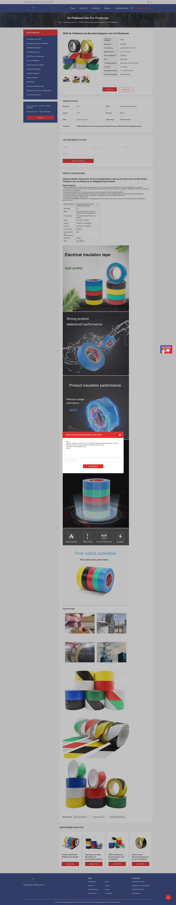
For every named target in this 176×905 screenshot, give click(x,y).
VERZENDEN (93, 466)
